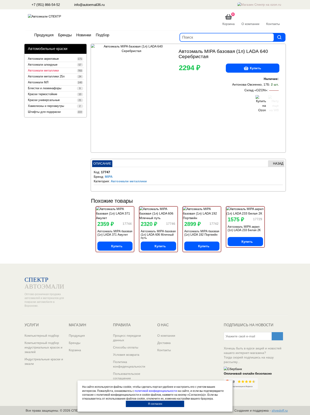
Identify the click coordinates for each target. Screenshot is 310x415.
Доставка (164, 343)
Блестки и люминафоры (54, 88)
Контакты (164, 350)
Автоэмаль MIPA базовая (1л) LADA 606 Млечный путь (158, 235)
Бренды (65, 35)
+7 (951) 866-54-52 (45, 5)
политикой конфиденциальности (156, 391)
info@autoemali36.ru (89, 5)
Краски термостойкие (54, 94)
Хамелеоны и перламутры (54, 106)
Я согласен (155, 403)
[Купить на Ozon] (261, 103)
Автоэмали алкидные (54, 64)
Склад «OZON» (255, 90)
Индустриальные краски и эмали (44, 361)
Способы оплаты (125, 347)
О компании (166, 335)
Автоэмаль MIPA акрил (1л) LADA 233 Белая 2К (244, 228)
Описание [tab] (102, 163)
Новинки (83, 35)
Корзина (75, 350)
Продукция (44, 35)
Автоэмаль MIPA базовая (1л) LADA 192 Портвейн (201, 233)
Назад (278, 163)
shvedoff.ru (280, 410)
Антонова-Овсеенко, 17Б (250, 84)
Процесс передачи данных (127, 338)
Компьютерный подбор (42, 335)
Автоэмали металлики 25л (54, 76)
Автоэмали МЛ (55, 82)
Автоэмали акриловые (55, 58)
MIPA (109, 176)
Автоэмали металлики (55, 70)
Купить (255, 68)
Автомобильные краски (47, 49)
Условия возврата (126, 354)
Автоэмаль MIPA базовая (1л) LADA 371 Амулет (114, 233)
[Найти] (279, 37)
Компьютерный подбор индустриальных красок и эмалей (43, 347)
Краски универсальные (54, 100)
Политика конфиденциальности (129, 364)
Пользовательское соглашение (126, 376)
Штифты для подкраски (55, 112)
